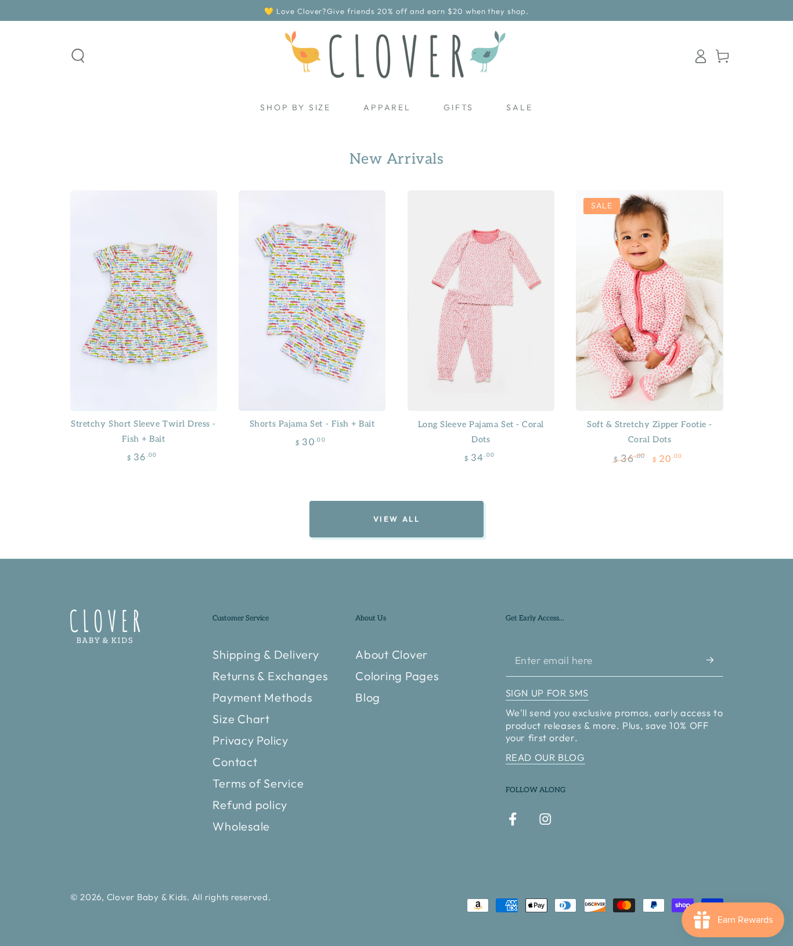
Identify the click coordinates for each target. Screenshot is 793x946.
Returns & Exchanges (269, 676)
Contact (234, 761)
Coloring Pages (397, 676)
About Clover (391, 654)
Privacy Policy (250, 740)
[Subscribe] (715, 660)
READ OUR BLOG (545, 757)
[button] (78, 56)
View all (396, 518)
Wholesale (241, 826)
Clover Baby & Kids (147, 896)
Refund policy (249, 804)
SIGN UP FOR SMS (547, 693)
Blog (367, 697)
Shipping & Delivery (265, 654)
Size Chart (241, 719)
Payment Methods (262, 697)
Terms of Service (258, 783)
